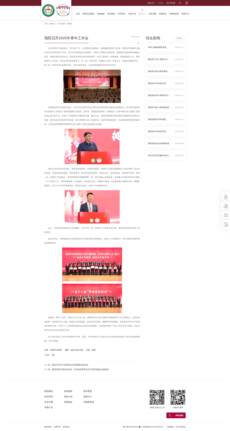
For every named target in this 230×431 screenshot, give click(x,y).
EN (180, 3)
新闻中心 (142, 14)
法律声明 (57, 427)
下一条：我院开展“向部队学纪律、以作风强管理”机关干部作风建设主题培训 (76, 369)
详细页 (69, 24)
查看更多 (179, 38)
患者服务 (101, 14)
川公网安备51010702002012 (152, 427)
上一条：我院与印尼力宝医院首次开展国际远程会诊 (66, 365)
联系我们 (66, 427)
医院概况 (48, 391)
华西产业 (185, 14)
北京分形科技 (181, 427)
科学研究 (121, 14)
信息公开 (150, 3)
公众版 (160, 3)
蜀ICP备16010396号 (130, 427)
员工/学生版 (170, 3)
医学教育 (111, 14)
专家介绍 (132, 14)
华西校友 (163, 14)
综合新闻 (61, 24)
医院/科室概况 (89, 14)
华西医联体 (174, 14)
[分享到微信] (53, 355)
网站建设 (170, 427)
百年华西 (152, 14)
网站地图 (47, 427)
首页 (78, 14)
